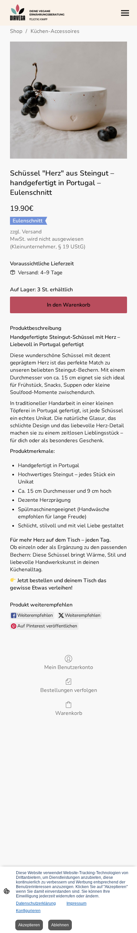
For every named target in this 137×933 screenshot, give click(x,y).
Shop (16, 31)
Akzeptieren (29, 925)
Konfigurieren (28, 910)
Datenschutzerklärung (36, 903)
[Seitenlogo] (37, 13)
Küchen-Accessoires (55, 31)
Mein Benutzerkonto (68, 667)
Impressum (76, 903)
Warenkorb (68, 713)
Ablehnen (60, 925)
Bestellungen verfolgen (68, 690)
